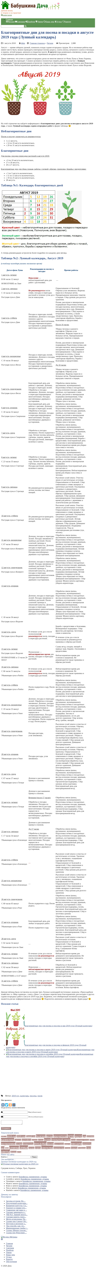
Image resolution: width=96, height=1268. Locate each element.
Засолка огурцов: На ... (16, 1201)
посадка (33, 1096)
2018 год (3, 1136)
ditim (23, 43)
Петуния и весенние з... (16, 1224)
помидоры (28, 1143)
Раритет (67, 22)
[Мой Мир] (13, 1104)
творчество (59, 1148)
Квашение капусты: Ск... (16, 1206)
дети (71, 1136)
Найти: (4, 1157)
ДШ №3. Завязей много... (17, 1215)
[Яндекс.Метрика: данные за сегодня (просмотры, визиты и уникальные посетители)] (9, 1237)
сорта (38, 1147)
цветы (5, 1151)
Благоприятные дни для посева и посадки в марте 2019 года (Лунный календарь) (50, 1051)
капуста (18, 1140)
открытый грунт (60, 1139)
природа (67, 1144)
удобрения (82, 1148)
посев (40, 1096)
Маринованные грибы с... (17, 1228)
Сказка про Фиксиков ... (16, 1233)
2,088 (73, 43)
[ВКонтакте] (3, 1104)
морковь (35, 1140)
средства (47, 1147)
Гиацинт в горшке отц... (16, 1208)
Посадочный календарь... (17, 1203)
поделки (92, 1140)
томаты (74, 1148)
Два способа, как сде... (15, 1226)
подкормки (8, 1143)
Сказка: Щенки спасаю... (16, 1230)
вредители (60, 1136)
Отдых (59, 22)
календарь (24, 1096)
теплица (67, 1148)
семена (14, 1147)
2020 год (21, 1136)
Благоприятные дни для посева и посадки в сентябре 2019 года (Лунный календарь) (49, 1055)
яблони (13, 1152)
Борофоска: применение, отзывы (33, 1177)
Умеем (40, 22)
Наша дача (49, 22)
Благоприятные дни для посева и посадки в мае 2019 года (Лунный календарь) (58, 1026)
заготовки (90, 1136)
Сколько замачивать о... (16, 1212)
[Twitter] (6, 1104)
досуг (78, 1136)
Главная (9, 19)
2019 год (15, 1096)
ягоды (19, 1152)
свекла (7, 1148)
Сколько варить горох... (16, 1217)
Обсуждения (11, 1261)
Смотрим (21, 22)
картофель (26, 1140)
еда (84, 1136)
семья (24, 1147)
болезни (41, 1136)
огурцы (41, 1140)
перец (73, 1140)
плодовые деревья (82, 1140)
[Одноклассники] (10, 1104)
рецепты (86, 1143)
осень (47, 1139)
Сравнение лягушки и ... (16, 1210)
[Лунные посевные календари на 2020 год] (19, 1164)
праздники (59, 1144)
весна (49, 1136)
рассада (76, 1143)
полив (19, 1143)
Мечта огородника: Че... (16, 1219)
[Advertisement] (14, 601)
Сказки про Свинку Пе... (16, 1221)
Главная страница (37, 43)
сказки (31, 1148)
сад (2, 1147)
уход (88, 1147)
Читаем (11, 22)
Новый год (30, 1136)
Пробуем (31, 22)
